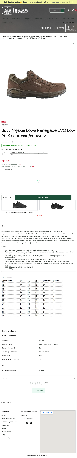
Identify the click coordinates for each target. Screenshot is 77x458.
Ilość (3, 194)
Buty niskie (63, 36)
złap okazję (56, 2)
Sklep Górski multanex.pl (11, 36)
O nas (4, 415)
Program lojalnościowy (10, 438)
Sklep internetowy (36, 455)
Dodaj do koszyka (43, 197)
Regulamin (5, 425)
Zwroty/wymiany (27, 419)
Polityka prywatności (9, 422)
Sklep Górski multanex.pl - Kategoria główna (37, 36)
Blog (3, 435)
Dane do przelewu (8, 419)
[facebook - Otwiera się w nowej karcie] (27, 423)
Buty (55, 36)
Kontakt (4, 428)
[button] (62, 10)
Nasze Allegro (6, 431)
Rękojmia (24, 415)
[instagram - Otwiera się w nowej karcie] (31, 423)
